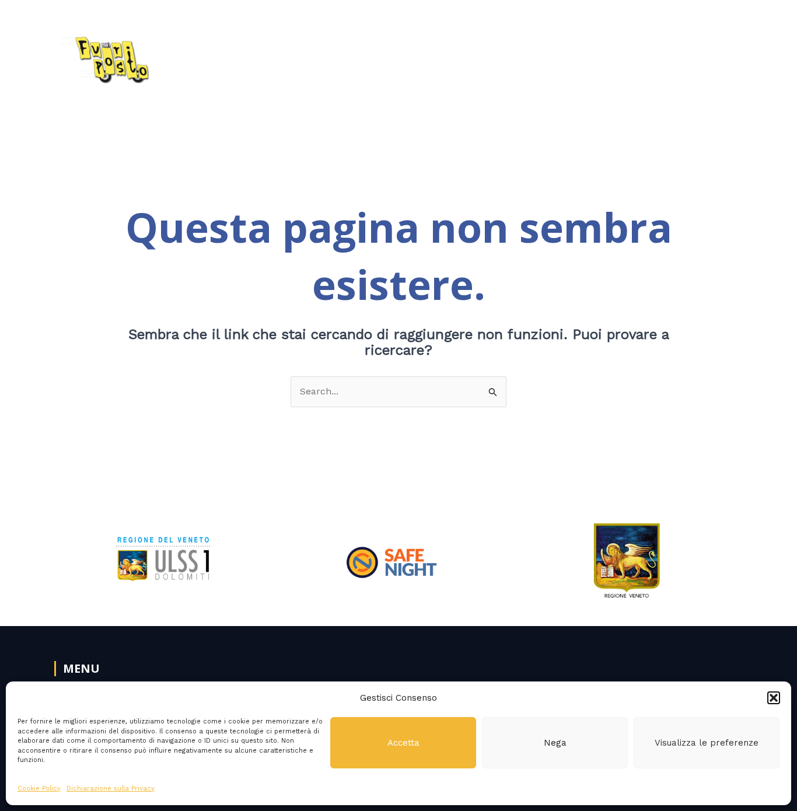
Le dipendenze (547, 55)
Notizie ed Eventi (648, 55)
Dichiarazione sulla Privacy (111, 788)
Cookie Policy (39, 788)
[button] (773, 698)
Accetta (403, 742)
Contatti (721, 55)
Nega (555, 742)
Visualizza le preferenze (706, 742)
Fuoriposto (373, 55)
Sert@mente (456, 55)
